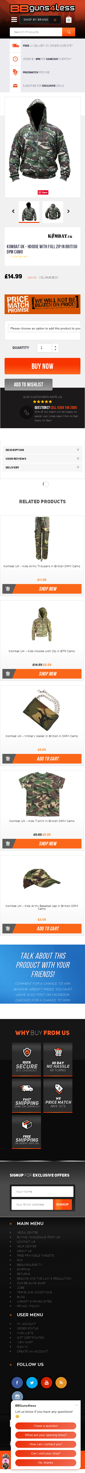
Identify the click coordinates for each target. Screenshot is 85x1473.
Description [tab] (15, 450)
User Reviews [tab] (16, 459)
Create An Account (32, 1351)
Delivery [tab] (12, 467)
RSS (61, 1383)
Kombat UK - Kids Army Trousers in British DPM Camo (41, 566)
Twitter (32, 1383)
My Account (26, 1323)
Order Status (28, 1328)
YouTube (46, 1383)
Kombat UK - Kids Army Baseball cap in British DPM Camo (42, 907)
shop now (47, 589)
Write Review (19, 256)
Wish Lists (25, 1333)
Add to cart (47, 759)
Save (45, 192)
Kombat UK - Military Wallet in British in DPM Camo (42, 736)
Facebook (17, 1383)
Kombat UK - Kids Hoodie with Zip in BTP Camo (42, 651)
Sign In (22, 1346)
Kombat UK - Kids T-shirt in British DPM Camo (42, 821)
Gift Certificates (30, 1337)
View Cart (25, 1342)
